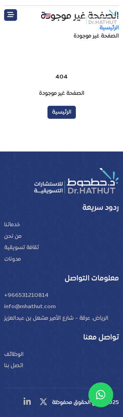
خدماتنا (12, 224)
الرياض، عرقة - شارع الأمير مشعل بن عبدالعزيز (56, 318)
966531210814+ (26, 295)
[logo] (93, 17)
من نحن (13, 236)
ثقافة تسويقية (21, 247)
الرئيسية (61, 112)
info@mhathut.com (30, 306)
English (32, 15)
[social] (43, 403)
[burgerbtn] (10, 15)
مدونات (12, 259)
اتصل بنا (13, 365)
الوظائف (14, 354)
